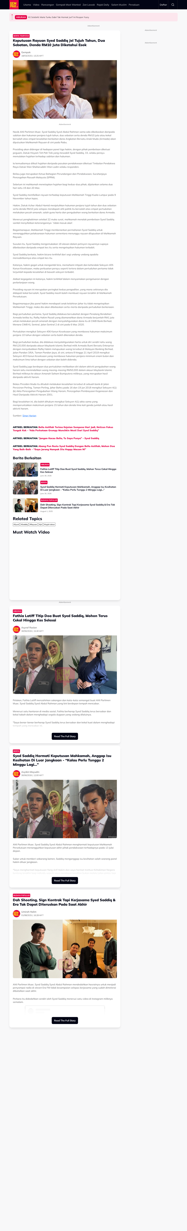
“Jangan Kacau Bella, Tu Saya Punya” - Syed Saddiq (68, 438)
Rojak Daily (103, 4)
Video (36, 4)
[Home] (14, 4)
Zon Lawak (89, 4)
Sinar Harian (29, 415)
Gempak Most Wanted (68, 4)
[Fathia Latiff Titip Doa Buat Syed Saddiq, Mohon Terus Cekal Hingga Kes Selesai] (25, 470)
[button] (12, 14)
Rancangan (47, 4)
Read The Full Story (65, 736)
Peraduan (134, 4)
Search (173, 4)
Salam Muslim (119, 4)
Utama (27, 4)
